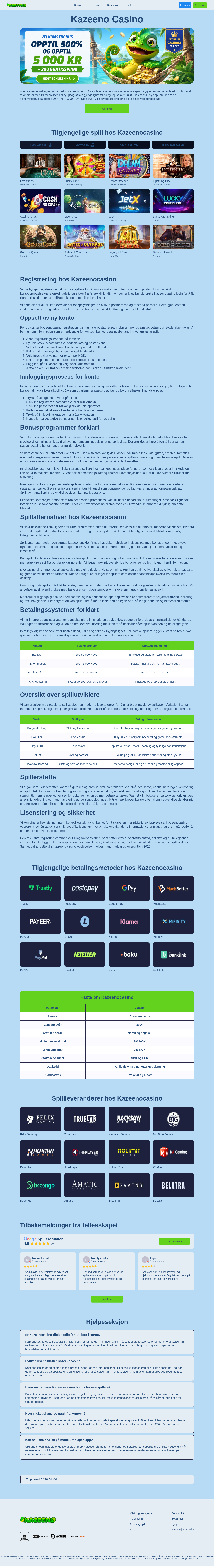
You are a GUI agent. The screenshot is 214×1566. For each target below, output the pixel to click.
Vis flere (107, 1299)
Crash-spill (126, 144)
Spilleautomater (170, 144)
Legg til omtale (174, 1241)
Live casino (82, 144)
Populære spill (38, 144)
